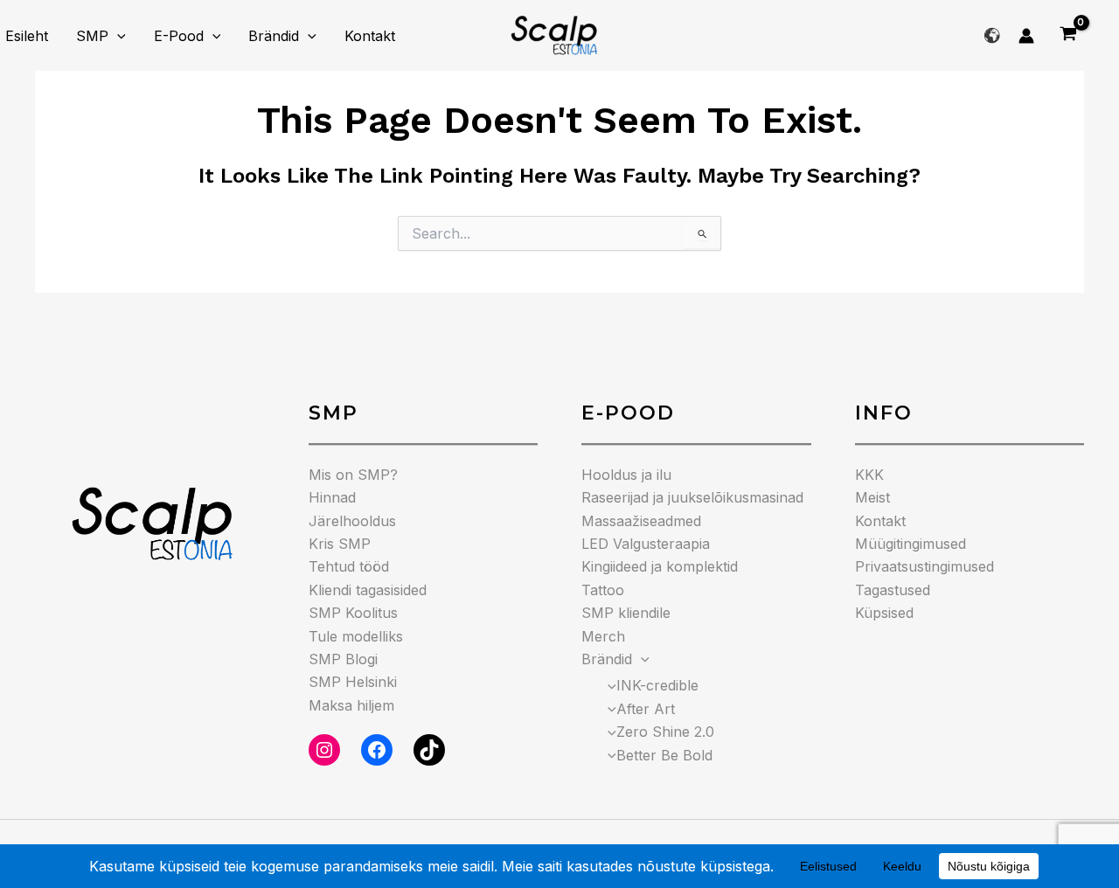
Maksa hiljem (351, 705)
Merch (603, 636)
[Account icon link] (1026, 36)
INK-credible (657, 685)
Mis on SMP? (353, 474)
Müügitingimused (910, 543)
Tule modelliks (356, 636)
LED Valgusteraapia (645, 543)
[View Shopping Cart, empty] (1068, 36)
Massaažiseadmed (641, 521)
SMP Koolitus (353, 612)
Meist (872, 497)
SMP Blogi (343, 659)
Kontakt (369, 36)
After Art (645, 709)
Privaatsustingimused (924, 566)
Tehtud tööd (349, 566)
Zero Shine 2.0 (665, 731)
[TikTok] (429, 750)
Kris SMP (340, 543)
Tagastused (892, 590)
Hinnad (332, 497)
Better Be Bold (664, 755)
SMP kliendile (626, 612)
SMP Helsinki (353, 681)
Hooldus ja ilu (626, 474)
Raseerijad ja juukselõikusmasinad (692, 497)
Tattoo (602, 590)
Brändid (273, 36)
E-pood (179, 36)
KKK (869, 474)
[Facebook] (377, 750)
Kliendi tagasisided (368, 590)
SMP (92, 36)
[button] (117, 36)
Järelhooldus (352, 521)
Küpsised (884, 612)
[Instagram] (324, 750)
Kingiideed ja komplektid (659, 566)
